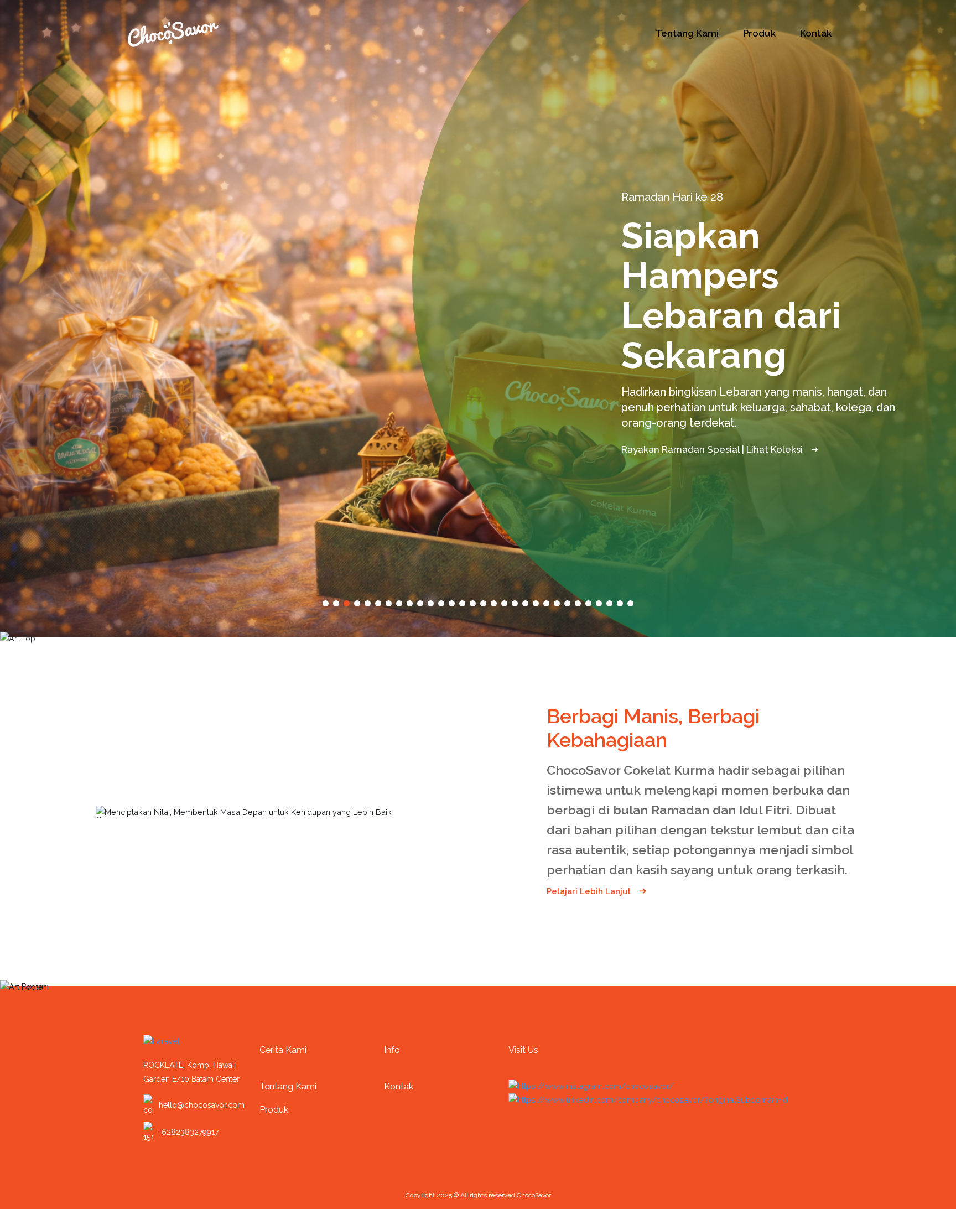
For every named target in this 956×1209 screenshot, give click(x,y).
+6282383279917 (189, 1132)
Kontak (816, 33)
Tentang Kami (687, 33)
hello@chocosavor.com (202, 1105)
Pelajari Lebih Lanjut (590, 891)
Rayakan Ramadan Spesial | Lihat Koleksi (713, 409)
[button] (326, 603)
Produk (759, 33)
